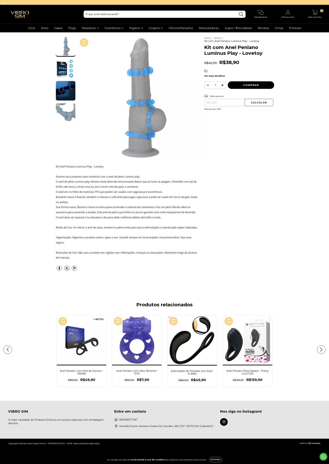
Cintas (279, 28)
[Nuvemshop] (310, 443)
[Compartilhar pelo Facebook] (60, 269)
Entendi (216, 460)
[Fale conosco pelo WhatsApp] (323, 457)
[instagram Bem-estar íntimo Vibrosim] (5, 2)
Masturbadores (209, 28)
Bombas (263, 28)
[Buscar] (241, 14)
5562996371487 (128, 419)
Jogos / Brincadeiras (238, 28)
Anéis (44, 28)
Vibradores (89, 28)
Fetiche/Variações (181, 28)
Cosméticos (113, 28)
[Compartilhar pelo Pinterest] (74, 269)
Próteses (295, 28)
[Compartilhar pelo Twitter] (67, 269)
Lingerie (155, 28)
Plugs (72, 28)
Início (31, 28)
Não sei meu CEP (212, 109)
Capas (58, 28)
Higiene (135, 28)
